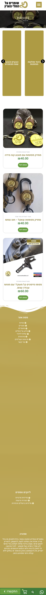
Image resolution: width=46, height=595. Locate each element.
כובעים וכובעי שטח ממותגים (11, 63)
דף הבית (25, 21)
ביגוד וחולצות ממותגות (34, 63)
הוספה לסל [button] (23, 165)
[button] (39, 5)
